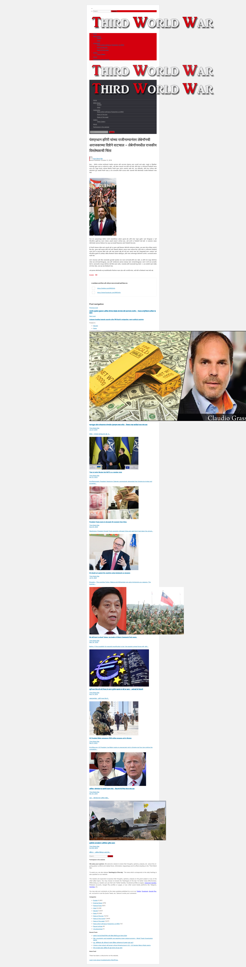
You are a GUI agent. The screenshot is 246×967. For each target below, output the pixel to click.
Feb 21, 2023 (93, 743)
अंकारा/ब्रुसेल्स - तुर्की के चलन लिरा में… (99, 698)
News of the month (99, 918)
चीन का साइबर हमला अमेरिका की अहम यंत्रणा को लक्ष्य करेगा (107, 948)
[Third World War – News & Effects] (153, 31)
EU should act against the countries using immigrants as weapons (109, 573)
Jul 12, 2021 (93, 578)
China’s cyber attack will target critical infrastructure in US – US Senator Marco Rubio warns (122, 945)
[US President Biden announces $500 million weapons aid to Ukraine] (113, 735)
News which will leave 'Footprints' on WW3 (106, 924)
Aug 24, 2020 (93, 527)
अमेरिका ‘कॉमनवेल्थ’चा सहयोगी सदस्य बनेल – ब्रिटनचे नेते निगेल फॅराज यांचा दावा (112, 789)
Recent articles (98, 926)
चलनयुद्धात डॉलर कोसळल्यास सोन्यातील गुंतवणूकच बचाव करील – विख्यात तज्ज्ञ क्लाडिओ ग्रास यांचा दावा (118, 425)
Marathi (95, 326)
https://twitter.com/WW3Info (106, 288)
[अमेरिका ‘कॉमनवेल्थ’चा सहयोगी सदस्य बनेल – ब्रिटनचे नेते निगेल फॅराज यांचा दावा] (117, 785)
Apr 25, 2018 (93, 793)
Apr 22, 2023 (93, 477)
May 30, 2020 (93, 642)
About (95, 57)
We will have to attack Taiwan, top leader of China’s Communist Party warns (113, 637)
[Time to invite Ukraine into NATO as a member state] (113, 469)
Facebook (145, 891)
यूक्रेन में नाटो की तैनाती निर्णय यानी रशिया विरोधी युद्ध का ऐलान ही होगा (110, 935)
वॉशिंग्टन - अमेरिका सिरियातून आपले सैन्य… (100, 852)
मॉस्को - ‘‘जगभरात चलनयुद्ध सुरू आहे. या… (99, 434)
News (95, 328)
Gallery (95, 53)
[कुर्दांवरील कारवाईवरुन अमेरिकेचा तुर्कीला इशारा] (127, 840)
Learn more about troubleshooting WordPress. (103, 960)
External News (97, 903)
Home (95, 34)
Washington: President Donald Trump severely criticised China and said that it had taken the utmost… (121, 531)
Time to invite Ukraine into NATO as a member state (105, 472)
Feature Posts (97, 905)
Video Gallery (101, 54)
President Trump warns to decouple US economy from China (108, 522)
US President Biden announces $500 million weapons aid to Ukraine (110, 738)
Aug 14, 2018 (93, 694)
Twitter (139, 891)
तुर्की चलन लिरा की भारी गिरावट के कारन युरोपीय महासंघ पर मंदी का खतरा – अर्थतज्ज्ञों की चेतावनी (116, 689)
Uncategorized (98, 929)
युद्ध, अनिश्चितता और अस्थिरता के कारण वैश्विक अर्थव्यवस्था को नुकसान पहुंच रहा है (113, 942)
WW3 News (97, 36)
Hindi (98, 41)
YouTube (92, 887)
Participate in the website (101, 59)
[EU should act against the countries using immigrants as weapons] (113, 569)
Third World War (98, 158)
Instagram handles (150, 883)
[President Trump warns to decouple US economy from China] (114, 518)
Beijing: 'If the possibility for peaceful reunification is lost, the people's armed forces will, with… (118, 646)
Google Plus (152, 891)
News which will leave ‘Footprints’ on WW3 (110, 45)
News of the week (103, 50)
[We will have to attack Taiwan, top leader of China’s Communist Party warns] (136, 634)
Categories (96, 43)
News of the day (102, 47)
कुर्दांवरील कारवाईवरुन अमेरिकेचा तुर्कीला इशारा (102, 843)
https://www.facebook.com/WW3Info (109, 292)
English (99, 38)
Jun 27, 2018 (93, 430)
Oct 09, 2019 (93, 848)
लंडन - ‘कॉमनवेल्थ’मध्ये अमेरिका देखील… (99, 798)
